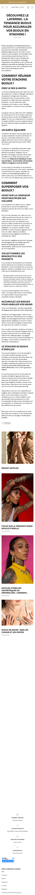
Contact (4, 885)
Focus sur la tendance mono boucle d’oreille (17, 527)
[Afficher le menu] (2, 7)
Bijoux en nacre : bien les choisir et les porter (15, 631)
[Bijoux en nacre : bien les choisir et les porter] (17, 612)
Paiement (5, 882)
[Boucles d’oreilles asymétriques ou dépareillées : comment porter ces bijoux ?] (17, 559)
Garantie (4, 889)
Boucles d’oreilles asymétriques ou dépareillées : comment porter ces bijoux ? (14, 590)
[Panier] (32, 7)
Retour (4, 878)
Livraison (4, 875)
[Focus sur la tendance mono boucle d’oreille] (17, 497)
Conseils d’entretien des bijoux (11, 892)
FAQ (3, 871)
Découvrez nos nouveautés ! (17, 2)
